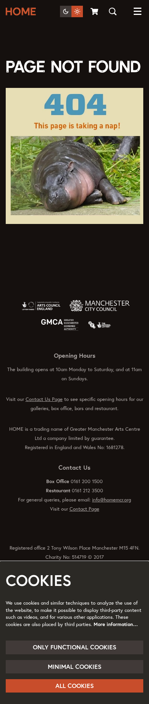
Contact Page (84, 509)
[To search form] (112, 11)
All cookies (74, 685)
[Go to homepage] (22, 11)
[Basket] (95, 11)
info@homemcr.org (111, 499)
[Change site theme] (71, 11)
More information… (116, 624)
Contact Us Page (44, 399)
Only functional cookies (75, 647)
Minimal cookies (75, 666)
